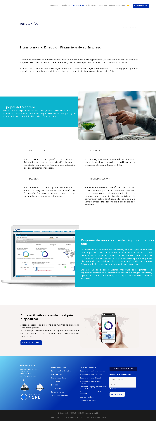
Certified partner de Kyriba (61, 371)
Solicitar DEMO (141, 6)
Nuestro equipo (56, 374)
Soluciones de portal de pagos (91, 374)
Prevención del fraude (88, 400)
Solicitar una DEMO (123, 369)
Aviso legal (55, 418)
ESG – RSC (54, 385)
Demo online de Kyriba (59, 395)
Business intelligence (87, 397)
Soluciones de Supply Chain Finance (90, 382)
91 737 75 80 (27, 374)
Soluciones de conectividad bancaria (90, 392)
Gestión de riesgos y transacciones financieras (93, 387)
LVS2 (96, 413)
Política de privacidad (96, 418)
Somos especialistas (58, 378)
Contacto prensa (57, 392)
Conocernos (55, 381)
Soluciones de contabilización (91, 378)
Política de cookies (73, 418)
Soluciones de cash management (92, 371)
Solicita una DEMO (31, 342)
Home (125, 27)
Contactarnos (56, 388)
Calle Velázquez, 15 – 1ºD (28, 369)
